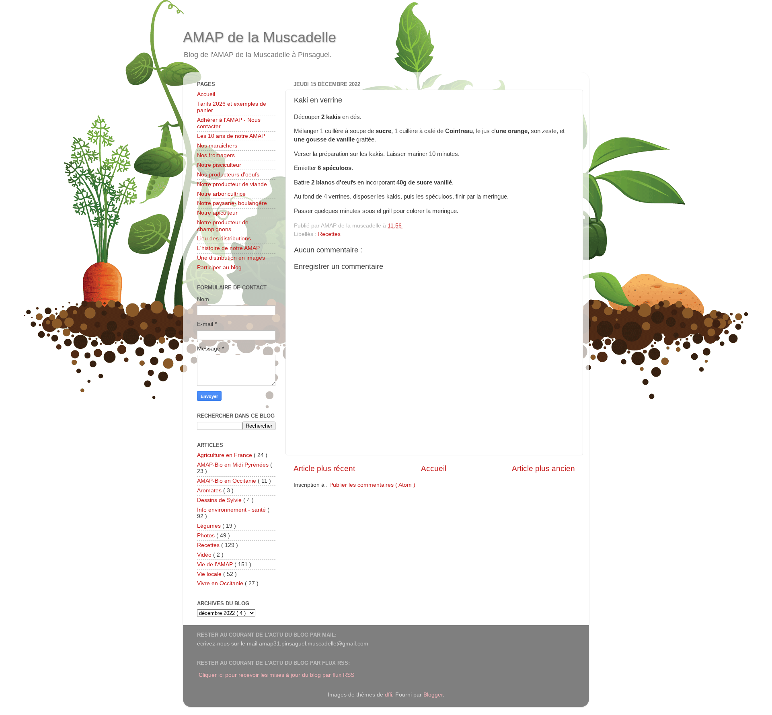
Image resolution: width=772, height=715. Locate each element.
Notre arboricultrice (221, 194)
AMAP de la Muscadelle (259, 37)
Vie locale (210, 574)
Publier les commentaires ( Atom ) (372, 485)
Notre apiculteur (217, 213)
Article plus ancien (543, 468)
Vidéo (205, 555)
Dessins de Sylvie (220, 500)
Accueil (433, 468)
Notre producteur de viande (232, 184)
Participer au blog (219, 267)
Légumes (209, 526)
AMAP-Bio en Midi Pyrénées (233, 465)
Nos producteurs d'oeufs (228, 175)
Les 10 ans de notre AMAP (231, 136)
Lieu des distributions (224, 239)
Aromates (210, 491)
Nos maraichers (217, 146)
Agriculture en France (225, 455)
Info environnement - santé (232, 510)
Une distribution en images (231, 258)
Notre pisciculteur (219, 165)
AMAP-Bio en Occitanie (227, 481)
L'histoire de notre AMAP (228, 248)
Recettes (329, 234)
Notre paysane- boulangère (232, 203)
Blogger (433, 695)
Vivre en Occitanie (221, 583)
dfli (388, 695)
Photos (206, 536)
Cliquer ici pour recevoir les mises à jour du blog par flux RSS (276, 675)
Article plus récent (324, 468)
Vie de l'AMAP (215, 564)
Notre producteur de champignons (222, 225)
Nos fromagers (216, 155)
